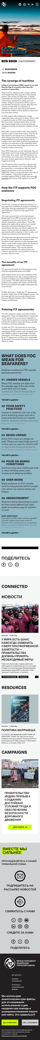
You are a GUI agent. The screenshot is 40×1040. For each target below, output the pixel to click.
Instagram (20, 926)
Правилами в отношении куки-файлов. (14, 1036)
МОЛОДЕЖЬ (23, 677)
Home (5, 61)
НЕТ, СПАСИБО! (30, 1022)
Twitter (13, 920)
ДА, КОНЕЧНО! (10, 1022)
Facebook (20, 920)
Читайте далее (10, 399)
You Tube (26, 920)
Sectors (13, 61)
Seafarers (11, 69)
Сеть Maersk (8, 72)
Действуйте (32, 4)
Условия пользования (17, 979)
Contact (20, 902)
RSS (26, 926)
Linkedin (13, 926)
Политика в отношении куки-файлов (18, 986)
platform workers (9, 677)
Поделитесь (16, 558)
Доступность (16, 975)
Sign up (20, 877)
